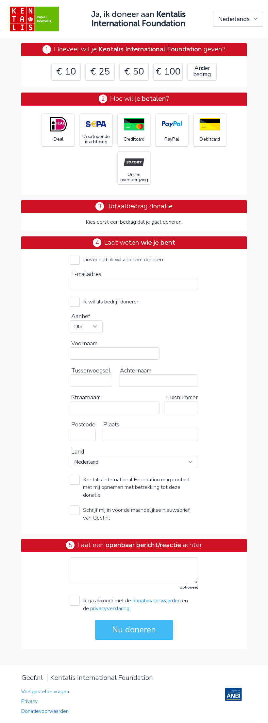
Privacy (29, 701)
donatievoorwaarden (156, 600)
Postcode (83, 424)
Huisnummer (181, 397)
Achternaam (135, 370)
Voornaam (84, 343)
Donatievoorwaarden (45, 711)
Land (77, 452)
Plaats (111, 424)
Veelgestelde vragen (45, 691)
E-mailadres (86, 274)
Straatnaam (86, 397)
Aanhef (80, 316)
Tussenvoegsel (90, 370)
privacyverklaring (109, 608)
